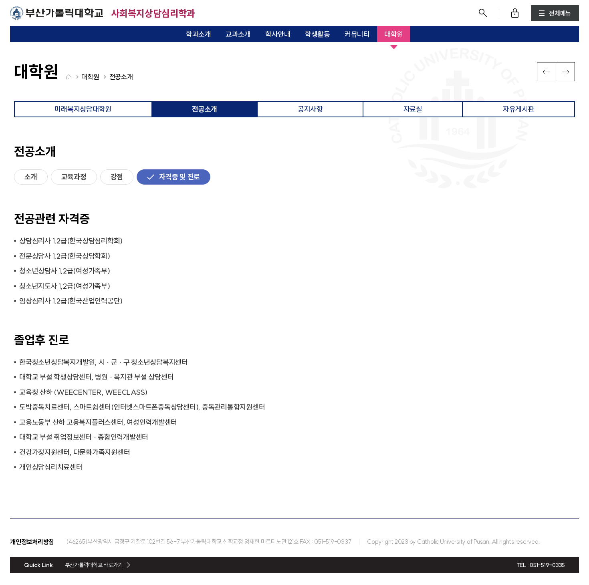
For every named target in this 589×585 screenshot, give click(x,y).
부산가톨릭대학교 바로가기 (94, 565)
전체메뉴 (560, 13)
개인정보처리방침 (32, 542)
